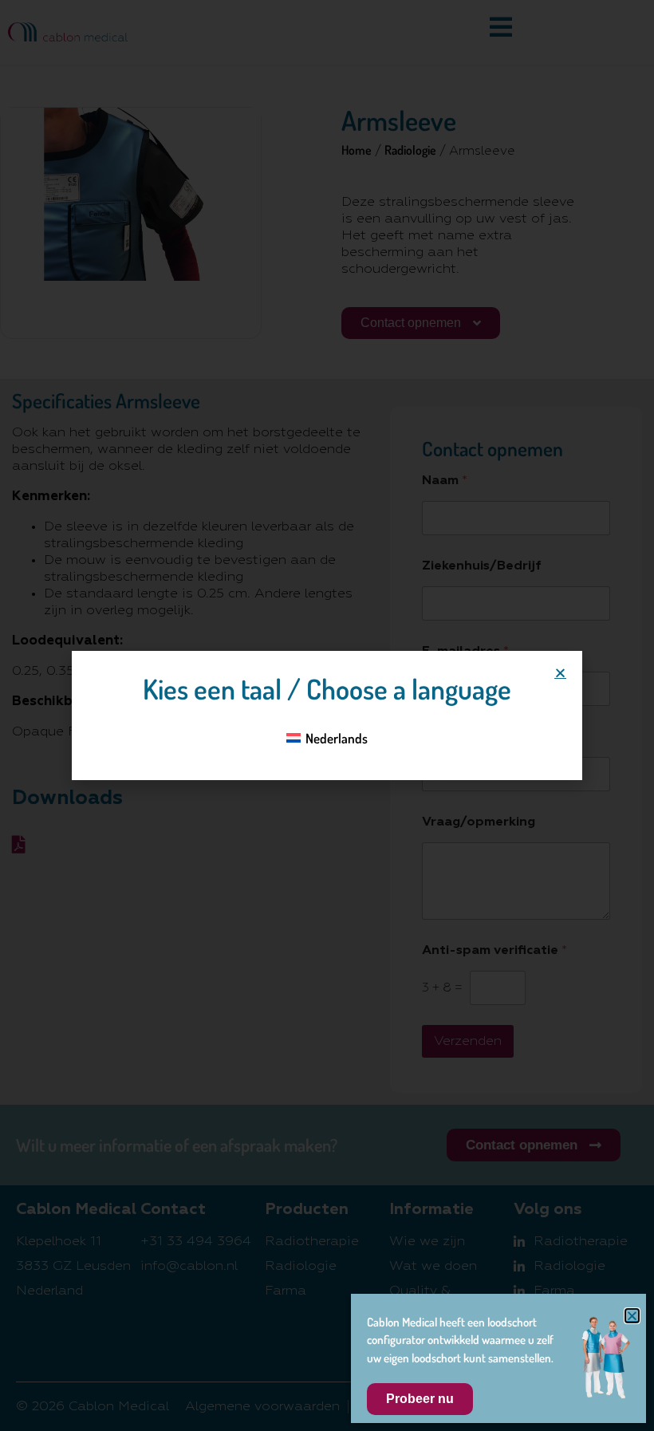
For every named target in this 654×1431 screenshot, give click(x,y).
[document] (327, 715)
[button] (560, 673)
